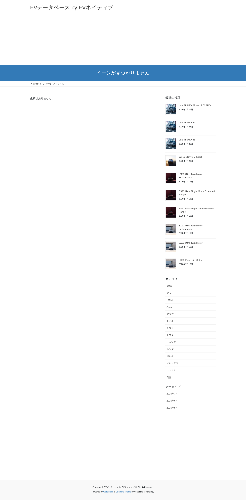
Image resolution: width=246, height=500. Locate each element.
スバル (170, 321)
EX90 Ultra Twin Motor (190, 242)
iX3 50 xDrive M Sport (190, 157)
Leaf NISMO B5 (187, 139)
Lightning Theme (123, 492)
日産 (169, 377)
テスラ (170, 328)
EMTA (170, 300)
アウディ (171, 314)
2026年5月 (172, 407)
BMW (169, 285)
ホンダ (170, 349)
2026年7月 (172, 393)
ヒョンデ (171, 342)
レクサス (171, 370)
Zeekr (170, 307)
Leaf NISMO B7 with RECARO (195, 105)
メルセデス (172, 363)
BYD (169, 292)
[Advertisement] (123, 39)
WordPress (108, 492)
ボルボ (170, 356)
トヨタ (170, 335)
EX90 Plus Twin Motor (190, 260)
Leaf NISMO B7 (187, 122)
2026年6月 (172, 400)
